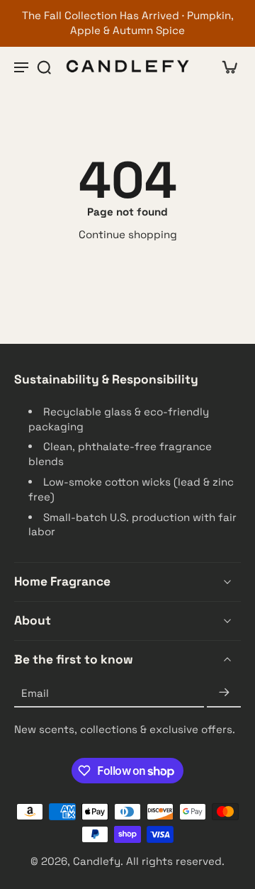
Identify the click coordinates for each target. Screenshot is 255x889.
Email (35, 693)
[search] (44, 66)
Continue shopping (128, 234)
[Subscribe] (224, 693)
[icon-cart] (225, 66)
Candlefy (96, 861)
